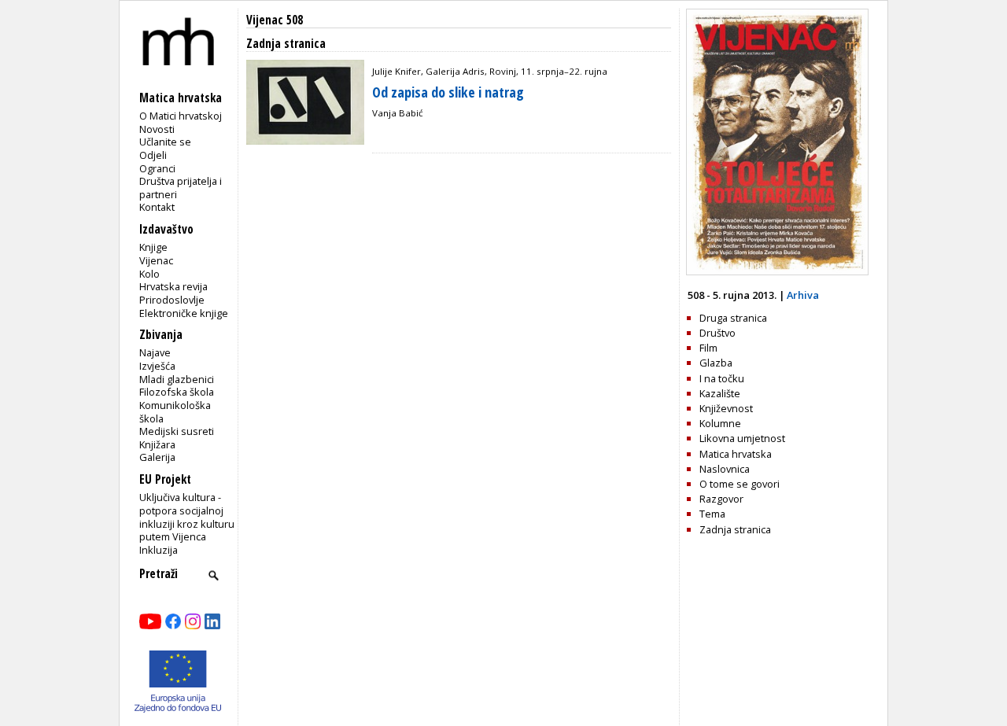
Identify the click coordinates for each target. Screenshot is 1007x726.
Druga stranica (733, 318)
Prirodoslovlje (172, 300)
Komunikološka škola (175, 412)
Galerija (157, 457)
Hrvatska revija (173, 286)
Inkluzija (158, 550)
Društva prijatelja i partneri (180, 187)
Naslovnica (724, 469)
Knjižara (157, 444)
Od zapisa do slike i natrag (448, 92)
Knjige (153, 247)
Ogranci (157, 168)
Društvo (717, 333)
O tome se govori (739, 484)
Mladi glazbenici (176, 379)
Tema (712, 514)
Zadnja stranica (735, 529)
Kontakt (157, 207)
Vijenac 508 (274, 20)
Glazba (715, 363)
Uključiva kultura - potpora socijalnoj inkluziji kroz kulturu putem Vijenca (186, 517)
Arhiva (803, 295)
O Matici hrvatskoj (180, 116)
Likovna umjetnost (742, 438)
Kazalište (719, 393)
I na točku (721, 378)
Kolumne (720, 423)
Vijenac (156, 260)
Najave (155, 352)
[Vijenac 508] (777, 271)
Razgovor (721, 499)
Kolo (149, 274)
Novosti (157, 129)
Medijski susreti (176, 431)
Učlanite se (165, 142)
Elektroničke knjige (183, 313)
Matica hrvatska (735, 454)
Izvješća (157, 366)
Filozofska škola (176, 392)
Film (708, 348)
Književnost (726, 408)
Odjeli (153, 155)
